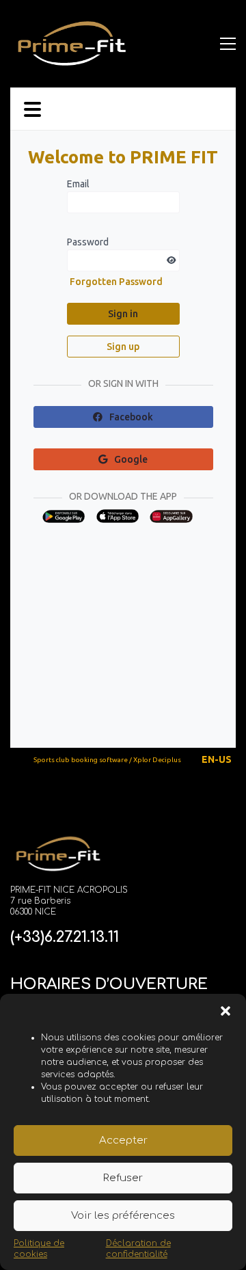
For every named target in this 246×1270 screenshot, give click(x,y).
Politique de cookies (39, 1249)
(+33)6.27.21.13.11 (64, 937)
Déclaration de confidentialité (138, 1249)
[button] (225, 1011)
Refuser (123, 1178)
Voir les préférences (123, 1215)
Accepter (123, 1140)
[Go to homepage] (71, 43)
